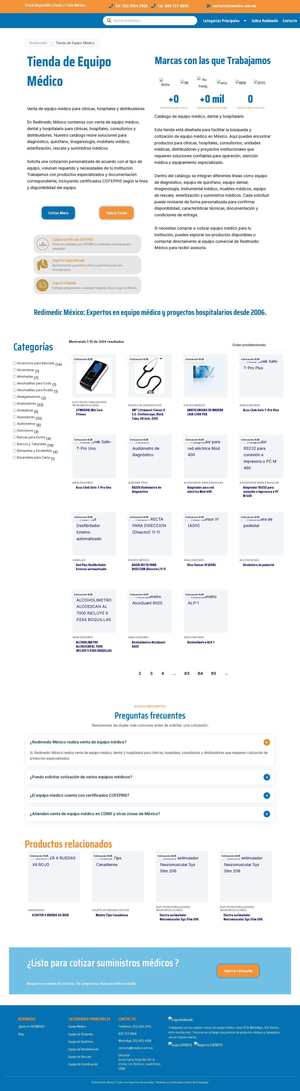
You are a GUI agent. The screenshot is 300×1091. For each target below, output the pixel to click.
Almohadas (25, 376)
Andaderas (25, 410)
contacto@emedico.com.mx (135, 1048)
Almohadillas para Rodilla (35, 390)
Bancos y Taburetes (31, 444)
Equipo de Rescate (79, 1056)
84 (200, 673)
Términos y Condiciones (169, 1082)
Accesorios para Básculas (35, 363)
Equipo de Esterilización (83, 1064)
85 (213, 673)
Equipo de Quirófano (80, 1041)
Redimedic (38, 43)
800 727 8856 (127, 1033)
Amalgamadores (28, 396)
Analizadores (26, 403)
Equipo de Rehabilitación (83, 1049)
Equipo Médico (77, 1026)
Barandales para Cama (33, 457)
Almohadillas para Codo (34, 383)
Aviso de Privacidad (196, 1082)
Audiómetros (26, 423)
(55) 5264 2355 (141, 1026)
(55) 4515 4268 (142, 1040)
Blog (21, 1034)
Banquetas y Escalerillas (34, 450)
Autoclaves (25, 430)
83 (187, 673)
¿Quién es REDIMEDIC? (31, 1026)
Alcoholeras (25, 370)
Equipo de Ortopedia (80, 1034)
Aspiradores (26, 417)
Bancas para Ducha (31, 437)
